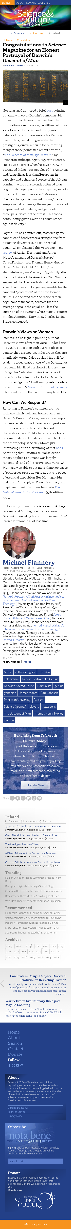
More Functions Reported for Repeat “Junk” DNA (32, 927)
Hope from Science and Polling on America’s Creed (33, 912)
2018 (8, 951)
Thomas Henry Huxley (48, 713)
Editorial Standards (18, 1107)
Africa (8, 672)
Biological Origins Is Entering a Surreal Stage (29, 886)
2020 (53, 946)
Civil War (44, 672)
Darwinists (44, 686)
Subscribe (44, 2)
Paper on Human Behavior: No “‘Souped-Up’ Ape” (32, 922)
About (20, 2)
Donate (31, 2)
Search (15, 1043)
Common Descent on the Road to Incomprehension (34, 891)
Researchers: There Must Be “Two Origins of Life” (32, 896)
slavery (34, 706)
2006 (41, 957)
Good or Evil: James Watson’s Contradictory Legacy (33, 862)
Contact (15, 1048)
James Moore (28, 692)
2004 (57, 957)
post (49, 110)
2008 (25, 957)
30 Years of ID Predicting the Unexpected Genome (33, 826)
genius (58, 686)
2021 (45, 946)
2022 (38, 946)
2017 (16, 951)
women (9, 720)
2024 (18, 946)
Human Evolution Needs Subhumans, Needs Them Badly (33, 879)
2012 (52, 951)
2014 (38, 951)
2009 (16, 957)
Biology (10, 39)
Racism (38, 699)
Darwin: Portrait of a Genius (40, 679)
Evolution (25, 39)
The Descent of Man (17, 713)
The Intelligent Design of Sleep (22, 844)
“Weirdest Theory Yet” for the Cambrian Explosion (33, 900)
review (8, 252)
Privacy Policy (15, 1115)
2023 (28, 946)
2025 (9, 946)
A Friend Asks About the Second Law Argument (31, 853)
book (59, 448)
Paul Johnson (49, 692)
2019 (60, 946)
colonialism (11, 679)
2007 (33, 957)
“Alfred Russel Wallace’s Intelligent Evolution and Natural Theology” (33, 627)
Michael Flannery (15, 65)
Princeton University (17, 699)
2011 (60, 951)
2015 (30, 951)
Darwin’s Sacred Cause (19, 686)
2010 (8, 957)
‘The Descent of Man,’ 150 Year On (28, 155)
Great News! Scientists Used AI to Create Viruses (32, 835)
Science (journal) (15, 706)
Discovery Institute (36, 1224)
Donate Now (35, 785)
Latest (56, 33)
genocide (10, 692)
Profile (27, 661)
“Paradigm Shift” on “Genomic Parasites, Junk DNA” (33, 917)
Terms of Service (16, 1111)
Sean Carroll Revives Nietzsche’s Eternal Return (31, 932)
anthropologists (25, 672)
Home (14, 1032)
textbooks (49, 706)
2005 (49, 957)
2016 (23, 951)
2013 (45, 951)
